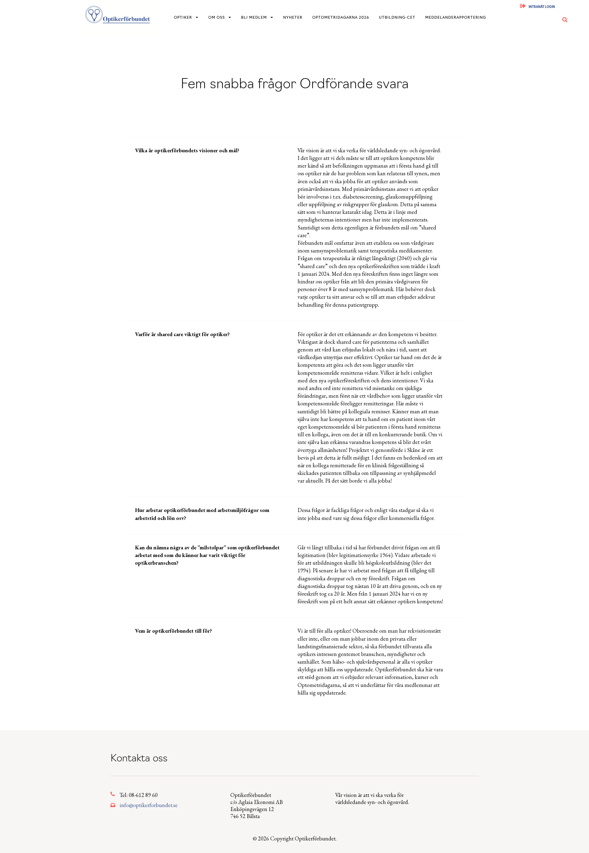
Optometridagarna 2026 (340, 18)
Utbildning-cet (397, 18)
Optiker (183, 18)
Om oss (216, 18)
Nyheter (292, 18)
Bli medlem (254, 18)
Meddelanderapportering (455, 18)
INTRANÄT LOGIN (542, 7)
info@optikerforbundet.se (149, 805)
